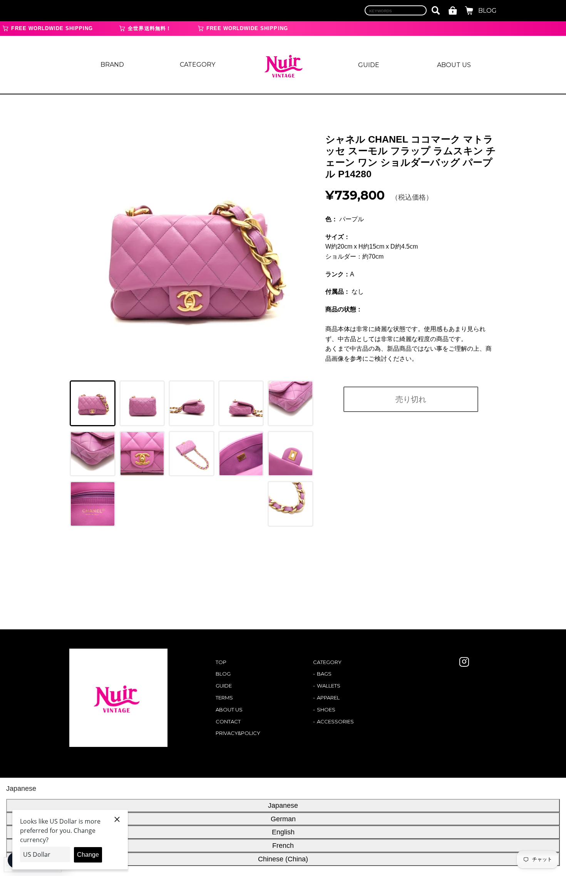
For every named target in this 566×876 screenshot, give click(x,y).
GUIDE (368, 65)
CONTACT (228, 721)
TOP (221, 662)
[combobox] (396, 10)
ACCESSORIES (335, 721)
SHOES (326, 709)
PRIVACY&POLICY (238, 733)
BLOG (487, 10)
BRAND (112, 64)
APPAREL (328, 697)
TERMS (224, 697)
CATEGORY (197, 64)
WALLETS (328, 686)
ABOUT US (454, 65)
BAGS (324, 674)
